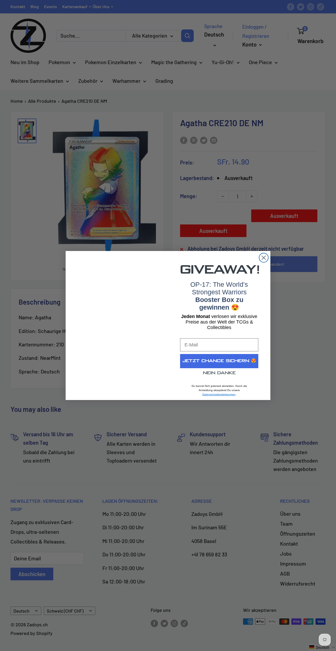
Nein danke (219, 373)
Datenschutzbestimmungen (218, 394)
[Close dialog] (263, 257)
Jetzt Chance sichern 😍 (219, 361)
